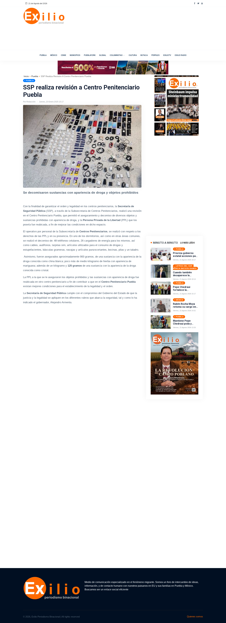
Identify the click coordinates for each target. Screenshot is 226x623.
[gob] (177, 105)
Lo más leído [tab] (187, 243)
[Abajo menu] (113, 67)
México (53, 55)
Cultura (133, 55)
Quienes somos (195, 616)
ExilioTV (167, 55)
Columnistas (116, 55)
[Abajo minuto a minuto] (174, 363)
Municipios (75, 55)
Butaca (144, 55)
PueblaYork (89, 55)
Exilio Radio (180, 55)
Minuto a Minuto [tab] (165, 242)
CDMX (63, 55)
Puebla (43, 55)
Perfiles (155, 55)
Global (102, 55)
